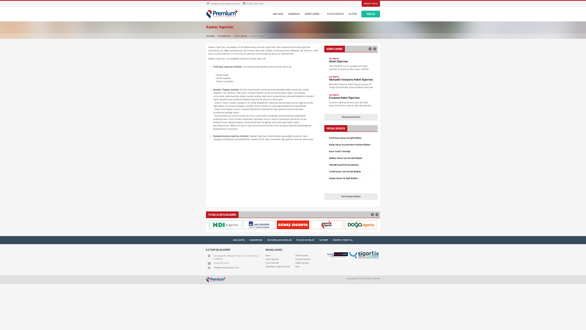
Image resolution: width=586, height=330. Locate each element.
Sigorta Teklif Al (343, 240)
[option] (351, 65)
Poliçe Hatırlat (335, 14)
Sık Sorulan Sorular (279, 240)
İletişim (353, 14)
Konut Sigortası (272, 263)
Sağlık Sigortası (302, 263)
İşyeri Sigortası (272, 259)
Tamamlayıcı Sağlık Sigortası (278, 267)
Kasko (268, 256)
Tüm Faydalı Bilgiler (351, 197)
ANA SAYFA (278, 14)
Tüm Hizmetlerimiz (351, 117)
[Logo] (226, 14)
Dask (297, 267)
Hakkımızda (294, 14)
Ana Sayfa (210, 36)
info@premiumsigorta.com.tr (226, 268)
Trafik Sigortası (301, 256)
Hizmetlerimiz (224, 36)
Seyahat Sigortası (303, 259)
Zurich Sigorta (240, 36)
